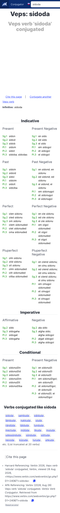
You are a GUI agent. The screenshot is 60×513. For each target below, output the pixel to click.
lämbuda (11, 420)
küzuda (23, 440)
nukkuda (25, 420)
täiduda (24, 425)
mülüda (25, 430)
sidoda (9, 415)
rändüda (10, 425)
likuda (37, 430)
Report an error (12, 505)
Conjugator (17, 4)
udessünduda (13, 435)
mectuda (11, 430)
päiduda (39, 415)
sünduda (31, 435)
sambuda (23, 415)
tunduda (39, 425)
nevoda (10, 440)
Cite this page (14, 96)
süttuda (45, 435)
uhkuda (49, 440)
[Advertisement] (30, 62)
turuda (36, 440)
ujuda (39, 420)
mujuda (50, 430)
